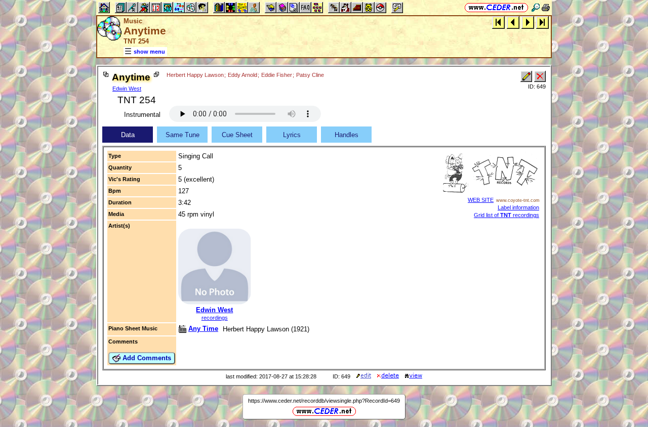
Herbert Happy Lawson (195, 75)
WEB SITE (481, 200)
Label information (518, 207)
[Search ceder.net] (536, 7)
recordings (214, 318)
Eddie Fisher (276, 75)
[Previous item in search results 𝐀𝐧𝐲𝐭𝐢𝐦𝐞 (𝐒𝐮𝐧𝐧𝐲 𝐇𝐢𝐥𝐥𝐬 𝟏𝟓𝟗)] (513, 22)
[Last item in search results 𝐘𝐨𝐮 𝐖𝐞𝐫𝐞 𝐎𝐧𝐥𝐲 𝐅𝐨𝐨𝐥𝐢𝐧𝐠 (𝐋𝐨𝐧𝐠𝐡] (542, 22)
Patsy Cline (310, 75)
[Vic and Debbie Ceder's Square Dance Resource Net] (496, 7)
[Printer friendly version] (546, 7)
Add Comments (145, 358)
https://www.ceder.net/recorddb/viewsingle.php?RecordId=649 (324, 401)
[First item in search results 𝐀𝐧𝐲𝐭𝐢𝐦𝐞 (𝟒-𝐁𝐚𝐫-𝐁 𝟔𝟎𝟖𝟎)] (498, 22)
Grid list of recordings (506, 215)
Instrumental (142, 114)
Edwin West (126, 89)
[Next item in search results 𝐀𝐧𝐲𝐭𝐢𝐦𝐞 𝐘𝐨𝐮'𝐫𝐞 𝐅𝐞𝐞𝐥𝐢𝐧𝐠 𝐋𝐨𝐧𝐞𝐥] (527, 22)
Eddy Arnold (242, 75)
